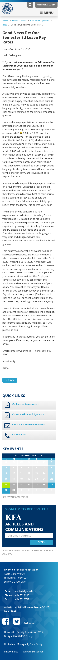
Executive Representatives (28, 424)
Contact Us (19, 434)
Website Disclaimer (33, 651)
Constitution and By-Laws (28, 414)
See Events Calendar (15, 497)
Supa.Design (36, 644)
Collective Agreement (25, 404)
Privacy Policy (11, 651)
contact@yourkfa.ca (25, 591)
